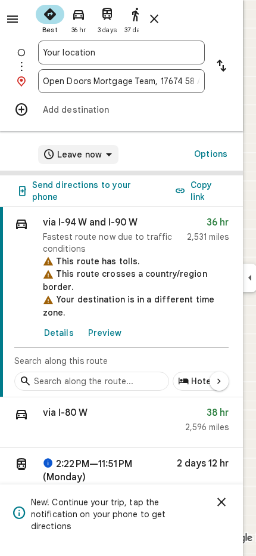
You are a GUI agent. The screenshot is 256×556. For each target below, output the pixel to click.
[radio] (50, 17)
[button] (121, 422)
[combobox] (121, 52)
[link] (121, 302)
